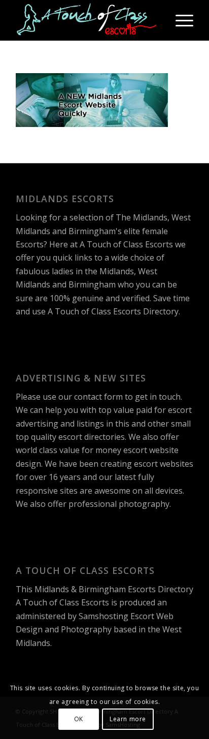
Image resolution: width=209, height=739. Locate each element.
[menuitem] (179, 20)
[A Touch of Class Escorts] (87, 20)
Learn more (128, 719)
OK (78, 719)
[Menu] (179, 20)
